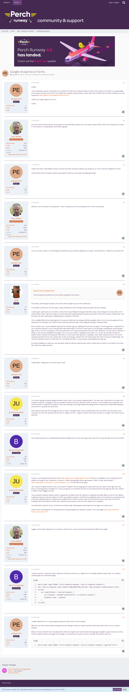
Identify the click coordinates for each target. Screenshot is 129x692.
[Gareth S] (4, 671)
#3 (124, 165)
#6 (124, 284)
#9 (124, 434)
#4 (124, 202)
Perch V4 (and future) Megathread (19, 669)
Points (8, 108)
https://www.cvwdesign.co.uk (16, 154)
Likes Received (10, 105)
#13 (123, 617)
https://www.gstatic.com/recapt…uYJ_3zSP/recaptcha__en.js (50, 482)
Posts (7, 110)
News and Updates (13, 673)
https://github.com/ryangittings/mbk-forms (53, 95)
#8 (124, 396)
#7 (124, 358)
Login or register (113, 2)
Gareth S (10, 671)
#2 (124, 120)
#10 (123, 474)
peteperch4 (15, 75)
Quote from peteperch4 (43, 290)
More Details (117, 689)
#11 (123, 525)
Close (124, 689)
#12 (123, 569)
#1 (124, 83)
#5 (124, 247)
